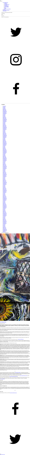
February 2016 (4, 188)
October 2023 (4, 128)
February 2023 (4, 133)
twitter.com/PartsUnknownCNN (23, 375)
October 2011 (4, 222)
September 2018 (5, 168)
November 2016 (5, 182)
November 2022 (5, 135)
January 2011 (4, 228)
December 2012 (5, 213)
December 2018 (5, 166)
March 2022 (4, 140)
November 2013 (5, 206)
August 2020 (4, 153)
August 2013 (4, 208)
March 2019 (4, 164)
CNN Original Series (6, 4)
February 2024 (4, 125)
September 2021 (5, 144)
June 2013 (4, 209)
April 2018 (4, 171)
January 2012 (4, 220)
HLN (5, 7)
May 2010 (4, 231)
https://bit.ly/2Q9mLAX (21, 339)
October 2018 (4, 167)
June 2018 (4, 170)
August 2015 (4, 192)
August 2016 (4, 184)
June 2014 (4, 201)
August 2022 (4, 137)
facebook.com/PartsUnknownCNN (13, 376)
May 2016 (4, 186)
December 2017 (5, 174)
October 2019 (4, 159)
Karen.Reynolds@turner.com (13, 392)
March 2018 (4, 172)
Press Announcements (5, 2)
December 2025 (5, 111)
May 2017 (4, 178)
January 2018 (4, 173)
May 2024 (4, 123)
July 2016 (4, 185)
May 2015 (4, 194)
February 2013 (4, 212)
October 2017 (4, 175)
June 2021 (4, 146)
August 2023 (4, 129)
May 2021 (4, 147)
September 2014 (5, 199)
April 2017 (4, 179)
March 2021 (4, 148)
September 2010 (5, 230)
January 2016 (4, 189)
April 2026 (4, 108)
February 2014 (4, 204)
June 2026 (4, 107)
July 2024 (4, 122)
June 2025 (4, 115)
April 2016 (4, 187)
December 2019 (5, 158)
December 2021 (5, 142)
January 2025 (4, 118)
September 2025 (5, 113)
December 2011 (5, 221)
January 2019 (4, 165)
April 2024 (4, 124)
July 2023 (4, 130)
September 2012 (5, 215)
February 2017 (4, 180)
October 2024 (4, 120)
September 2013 (5, 207)
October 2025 (4, 112)
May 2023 (4, 131)
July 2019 (4, 161)
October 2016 (4, 183)
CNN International (6, 5)
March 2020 (4, 156)
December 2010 (5, 229)
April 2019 (4, 163)
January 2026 (4, 110)
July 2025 (4, 114)
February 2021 (4, 149)
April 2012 (4, 218)
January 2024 (4, 126)
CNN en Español (6, 6)
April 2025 (4, 116)
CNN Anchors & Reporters (6, 10)
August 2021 (4, 145)
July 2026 (4, 106)
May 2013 (4, 210)
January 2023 (4, 134)
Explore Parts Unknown (18, 372)
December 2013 (5, 205)
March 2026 (4, 109)
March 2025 (4, 117)
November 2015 (5, 190)
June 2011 (4, 225)
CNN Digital (5, 3)
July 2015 (4, 193)
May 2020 (4, 155)
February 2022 (4, 141)
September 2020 (5, 152)
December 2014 (5, 197)
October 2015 (4, 191)
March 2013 (4, 211)
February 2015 (4, 196)
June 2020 (4, 154)
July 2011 (4, 224)
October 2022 (4, 136)
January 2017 (4, 181)
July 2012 (4, 216)
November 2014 (5, 198)
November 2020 (5, 151)
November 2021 (5, 143)
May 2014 (4, 202)
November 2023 (5, 127)
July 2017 (4, 177)
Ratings (5, 8)
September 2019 (5, 160)
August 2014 (4, 200)
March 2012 (4, 219)
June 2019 (4, 162)
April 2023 (4, 132)
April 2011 (4, 226)
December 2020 (5, 150)
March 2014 (4, 203)
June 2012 (4, 217)
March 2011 (4, 227)
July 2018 (4, 169)
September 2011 (5, 223)
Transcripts (4, 9)
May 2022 (4, 139)
